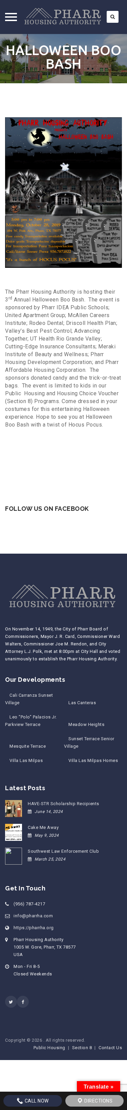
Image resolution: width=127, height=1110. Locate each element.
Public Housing (49, 1047)
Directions (98, 1101)
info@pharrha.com (33, 915)
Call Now (36, 1101)
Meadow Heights (86, 724)
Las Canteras (82, 702)
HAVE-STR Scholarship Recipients (63, 803)
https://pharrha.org (34, 927)
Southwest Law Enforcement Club (63, 851)
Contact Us (110, 1047)
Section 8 (82, 1047)
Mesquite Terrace (27, 746)
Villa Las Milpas (26, 760)
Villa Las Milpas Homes (93, 760)
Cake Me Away (43, 827)
